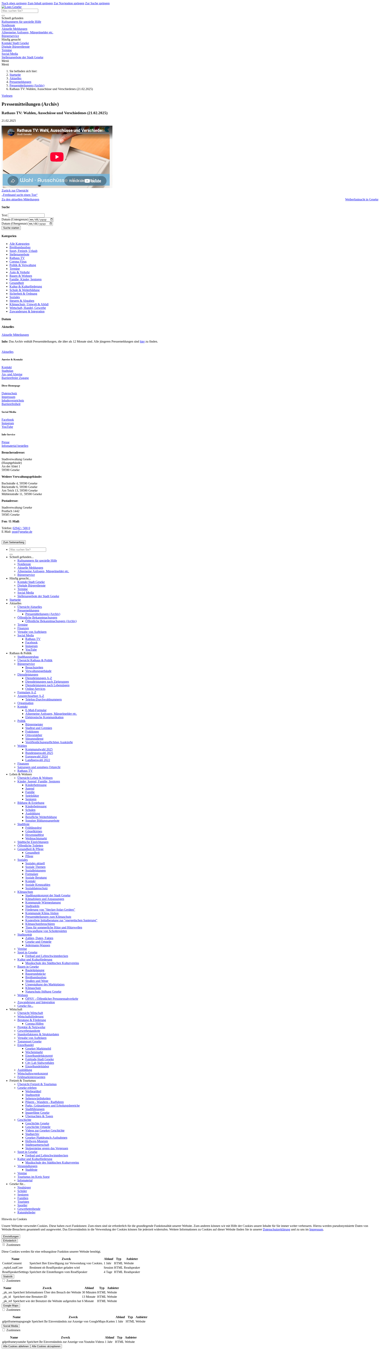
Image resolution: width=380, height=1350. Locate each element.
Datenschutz (9, 393)
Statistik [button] (8, 1276)
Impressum (8, 397)
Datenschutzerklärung (276, 1229)
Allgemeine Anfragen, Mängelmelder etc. (27, 32)
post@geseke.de (22, 531)
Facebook (8, 419)
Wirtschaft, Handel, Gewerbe (28, 307)
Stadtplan (7, 370)
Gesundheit (17, 283)
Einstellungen (11, 1236)
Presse (6, 442)
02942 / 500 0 (21, 528)
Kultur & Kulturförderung (26, 286)
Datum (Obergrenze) (15, 223)
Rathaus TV (17, 258)
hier (142, 341)
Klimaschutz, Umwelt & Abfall (29, 304)
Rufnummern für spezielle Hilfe (21, 21)
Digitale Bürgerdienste (16, 46)
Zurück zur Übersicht (15, 190)
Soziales (15, 297)
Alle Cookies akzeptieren (46, 1346)
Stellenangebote (19, 254)
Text (5, 215)
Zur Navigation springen (69, 3)
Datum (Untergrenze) (15, 219)
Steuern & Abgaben (22, 300)
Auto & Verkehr (20, 272)
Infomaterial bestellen (15, 445)
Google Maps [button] (10, 1305)
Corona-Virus (18, 261)
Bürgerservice (10, 36)
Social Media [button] (10, 1325)
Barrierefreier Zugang (15, 378)
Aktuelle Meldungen (14, 28)
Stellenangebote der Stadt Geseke (22, 57)
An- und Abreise (12, 374)
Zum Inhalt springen (40, 3)
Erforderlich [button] (9, 1240)
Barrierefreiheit (11, 404)
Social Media (10, 53)
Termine (7, 50)
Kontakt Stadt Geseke (15, 43)
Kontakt (7, 367)
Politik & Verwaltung (23, 265)
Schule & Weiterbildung (25, 290)
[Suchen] (3, 15)
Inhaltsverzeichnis (13, 400)
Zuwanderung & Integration (27, 311)
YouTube (7, 426)
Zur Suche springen (97, 3)
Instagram (8, 423)
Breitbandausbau (20, 247)
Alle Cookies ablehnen (16, 1346)
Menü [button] (5, 64)
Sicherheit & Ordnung (23, 293)
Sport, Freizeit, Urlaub (23, 251)
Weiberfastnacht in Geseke (361, 199)
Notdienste (8, 25)
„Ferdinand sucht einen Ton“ (20, 195)
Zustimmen (13, 1245)
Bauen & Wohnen (21, 275)
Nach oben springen (14, 3)
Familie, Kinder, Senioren (26, 279)
